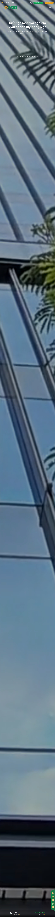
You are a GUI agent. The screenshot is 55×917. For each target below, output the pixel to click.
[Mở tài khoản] (52, 892)
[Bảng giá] (52, 896)
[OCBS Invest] (52, 900)
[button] (17, 56)
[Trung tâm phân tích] (52, 907)
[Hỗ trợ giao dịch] (52, 903)
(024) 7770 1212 (10, 2)
